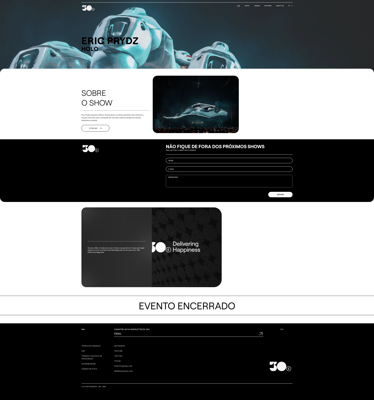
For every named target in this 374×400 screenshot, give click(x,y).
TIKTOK (117, 361)
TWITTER (118, 356)
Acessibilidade (88, 364)
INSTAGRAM (119, 346)
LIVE (238, 6)
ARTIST (247, 6)
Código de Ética (89, 369)
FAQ (83, 351)
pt (289, 6)
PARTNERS (267, 6)
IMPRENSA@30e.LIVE (123, 371)
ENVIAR (280, 194)
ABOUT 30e (280, 6)
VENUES (257, 6)
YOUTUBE (118, 351)
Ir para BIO (93, 128)
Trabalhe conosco (91, 346)
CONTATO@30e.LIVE (123, 366)
